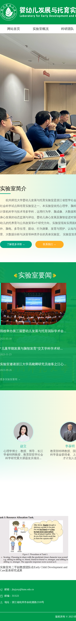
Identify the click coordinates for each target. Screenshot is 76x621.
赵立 (23, 446)
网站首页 (13, 29)
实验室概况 (41, 29)
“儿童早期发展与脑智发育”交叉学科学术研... (31, 348)
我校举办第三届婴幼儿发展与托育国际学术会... (33, 331)
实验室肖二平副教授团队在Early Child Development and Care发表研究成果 (33, 569)
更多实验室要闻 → (10, 379)
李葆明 (70, 446)
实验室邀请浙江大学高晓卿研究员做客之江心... (33, 364)
